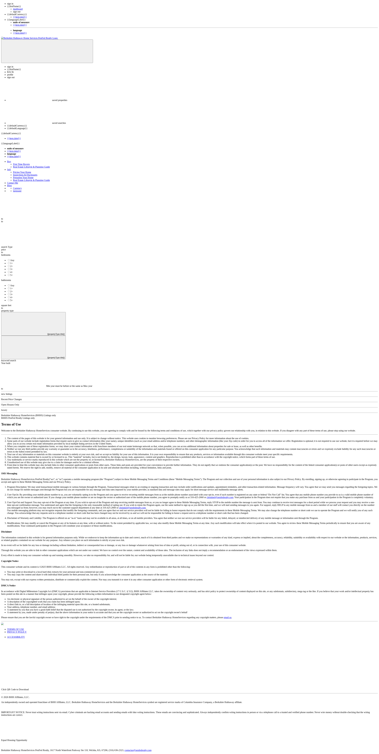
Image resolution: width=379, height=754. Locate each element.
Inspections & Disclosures (25, 175)
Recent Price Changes (11, 399)
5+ (11, 275)
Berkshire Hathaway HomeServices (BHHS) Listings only (28, 415)
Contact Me (12, 183)
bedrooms (5, 255)
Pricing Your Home (22, 172)
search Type (6, 247)
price (3, 249)
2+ (11, 266)
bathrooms (6, 280)
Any (12, 260)
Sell (9, 169)
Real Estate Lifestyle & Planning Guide (31, 167)
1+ (11, 263)
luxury (4, 410)
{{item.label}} (20, 17)
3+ (11, 269)
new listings (6, 394)
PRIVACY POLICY (17, 632)
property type (7, 310)
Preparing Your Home (23, 177)
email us (227, 617)
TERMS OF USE (15, 629)
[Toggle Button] (47, 51)
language (17, 191)
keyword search (8, 360)
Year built (5, 363)
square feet (6, 305)
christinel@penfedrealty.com (220, 497)
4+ (11, 272)
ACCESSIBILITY (16, 637)
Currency (17, 188)
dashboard (18, 9)
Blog (9, 185)
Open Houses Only (10, 404)
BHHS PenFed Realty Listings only (18, 418)
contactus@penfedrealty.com (138, 750)
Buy (9, 161)
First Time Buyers (21, 164)
